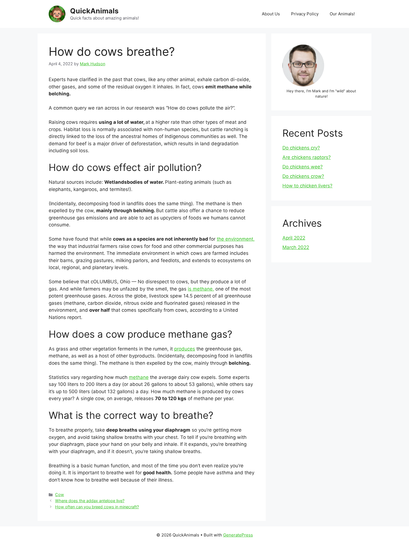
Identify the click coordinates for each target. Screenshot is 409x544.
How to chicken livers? (307, 185)
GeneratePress (238, 535)
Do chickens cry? (301, 148)
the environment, (236, 239)
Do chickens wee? (302, 167)
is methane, (201, 289)
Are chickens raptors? (306, 157)
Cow (59, 494)
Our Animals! (342, 13)
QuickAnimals (94, 11)
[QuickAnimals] (57, 13)
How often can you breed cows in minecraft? (97, 506)
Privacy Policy (305, 13)
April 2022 (293, 238)
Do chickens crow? (303, 176)
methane (139, 377)
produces (184, 349)
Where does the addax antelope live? (89, 500)
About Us (271, 13)
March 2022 (295, 247)
